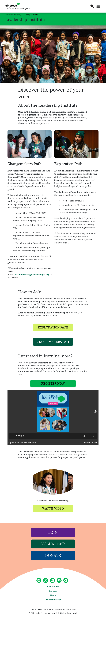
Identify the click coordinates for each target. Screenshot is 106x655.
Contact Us (53, 586)
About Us (16, 15)
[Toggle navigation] (98, 6)
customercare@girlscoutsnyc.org (31, 274)
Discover (8, 15)
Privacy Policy (53, 599)
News (53, 595)
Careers (53, 591)
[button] (92, 6)
